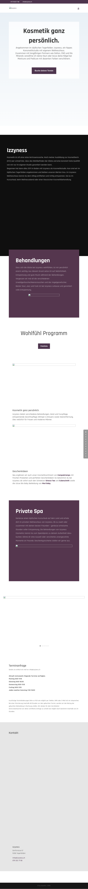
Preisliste (44, 346)
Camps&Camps (64, 475)
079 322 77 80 (17, 860)
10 (85, 456)
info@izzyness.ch (18, 858)
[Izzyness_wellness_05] (44, 598)
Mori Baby (46, 483)
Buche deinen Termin (44, 71)
